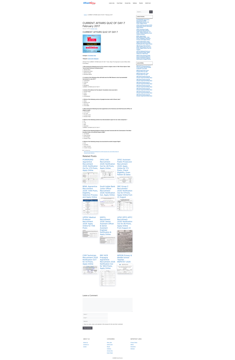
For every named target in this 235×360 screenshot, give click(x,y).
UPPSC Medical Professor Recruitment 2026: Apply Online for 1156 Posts (89, 222)
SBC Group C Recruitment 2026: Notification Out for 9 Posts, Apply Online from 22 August (124, 191)
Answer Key (127, 3)
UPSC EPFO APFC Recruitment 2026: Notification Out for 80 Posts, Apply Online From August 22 (124, 222)
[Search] (151, 11)
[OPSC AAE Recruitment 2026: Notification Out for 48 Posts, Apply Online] (107, 178)
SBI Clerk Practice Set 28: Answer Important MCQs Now (144, 80)
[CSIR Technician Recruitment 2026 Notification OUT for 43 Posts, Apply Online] (90, 273)
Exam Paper (119, 3)
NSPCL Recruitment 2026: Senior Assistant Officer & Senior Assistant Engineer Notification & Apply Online (107, 225)
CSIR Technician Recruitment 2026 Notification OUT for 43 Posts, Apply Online (90, 259)
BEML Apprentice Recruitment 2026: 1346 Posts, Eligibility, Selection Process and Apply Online (90, 191)
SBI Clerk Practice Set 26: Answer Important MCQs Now (144, 86)
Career (85, 346)
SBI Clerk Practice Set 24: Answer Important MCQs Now (144, 92)
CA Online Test (92, 55)
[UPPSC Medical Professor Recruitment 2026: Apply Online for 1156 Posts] (90, 236)
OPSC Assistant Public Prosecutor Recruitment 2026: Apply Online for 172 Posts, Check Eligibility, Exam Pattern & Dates (124, 167)
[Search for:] (142, 11)
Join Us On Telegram (93, 58)
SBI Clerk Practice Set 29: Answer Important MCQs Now (144, 77)
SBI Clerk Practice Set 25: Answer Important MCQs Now (144, 89)
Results (141, 3)
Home (85, 14)
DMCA (132, 344)
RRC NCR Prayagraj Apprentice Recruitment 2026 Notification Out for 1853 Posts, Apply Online (107, 261)
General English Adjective (89, 152)
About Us (85, 342)
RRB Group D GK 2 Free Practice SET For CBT (142, 71)
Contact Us (86, 344)
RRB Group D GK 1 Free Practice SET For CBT (142, 74)
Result (108, 346)
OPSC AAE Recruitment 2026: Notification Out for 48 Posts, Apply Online (107, 164)
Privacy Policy (134, 342)
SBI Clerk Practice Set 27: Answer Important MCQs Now (144, 83)
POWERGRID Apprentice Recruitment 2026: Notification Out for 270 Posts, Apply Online (90, 165)
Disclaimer (133, 346)
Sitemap (133, 348)
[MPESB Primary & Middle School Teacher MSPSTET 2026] (124, 273)
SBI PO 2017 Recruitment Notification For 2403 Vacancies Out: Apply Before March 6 (101, 151)
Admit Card (148, 3)
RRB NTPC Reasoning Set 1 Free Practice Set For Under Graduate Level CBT (143, 67)
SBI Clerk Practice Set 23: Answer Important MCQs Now (144, 95)
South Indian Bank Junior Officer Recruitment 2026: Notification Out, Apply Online (107, 190)
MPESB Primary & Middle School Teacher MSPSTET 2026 (124, 258)
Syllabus (135, 3)
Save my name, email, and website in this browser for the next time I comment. (103, 324)
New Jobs (109, 342)
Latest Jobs (111, 3)
